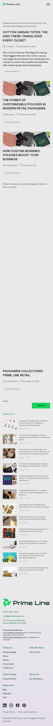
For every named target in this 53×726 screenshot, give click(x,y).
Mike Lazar (10, 114)
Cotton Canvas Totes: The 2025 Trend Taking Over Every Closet (25, 36)
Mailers (6, 660)
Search (5, 401)
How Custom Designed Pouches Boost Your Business (21, 155)
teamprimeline (12, 165)
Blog (5, 689)
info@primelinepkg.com (13, 616)
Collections (8, 668)
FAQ (5, 697)
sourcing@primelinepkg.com (14, 633)
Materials (7, 693)
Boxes (5, 656)
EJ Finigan (10, 46)
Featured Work (9, 678)
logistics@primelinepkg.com (14, 637)
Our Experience (36, 678)
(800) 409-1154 (10, 611)
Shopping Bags (9, 652)
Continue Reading (13, 71)
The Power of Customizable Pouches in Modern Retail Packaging (24, 104)
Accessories (8, 664)
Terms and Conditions (27, 712)
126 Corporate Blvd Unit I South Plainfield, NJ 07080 (14, 621)
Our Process (34, 652)
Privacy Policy (9, 712)
